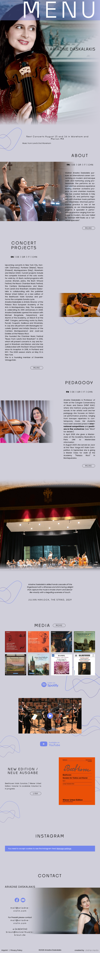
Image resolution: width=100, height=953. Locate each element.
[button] (59, 10)
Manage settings (64, 848)
